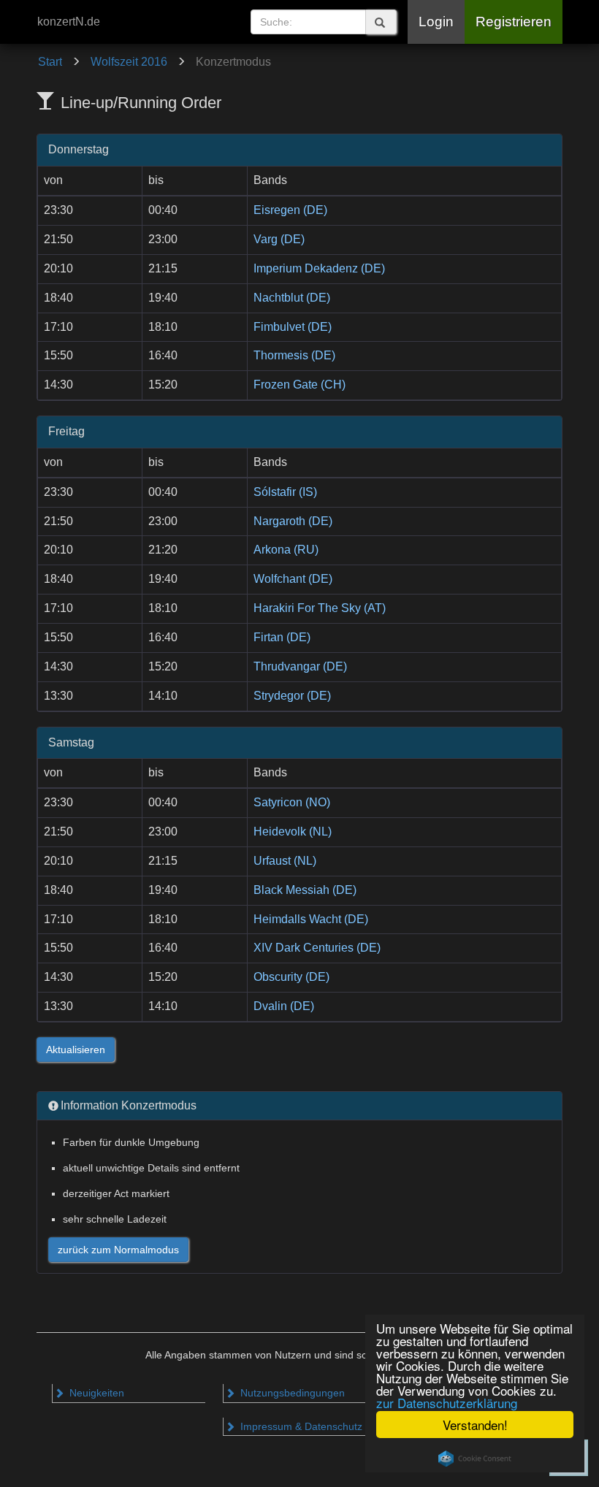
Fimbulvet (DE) (292, 327)
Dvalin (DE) (283, 1006)
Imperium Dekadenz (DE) (319, 268)
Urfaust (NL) (284, 861)
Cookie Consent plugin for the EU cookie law (474, 1458)
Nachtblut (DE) (291, 297)
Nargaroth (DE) (292, 521)
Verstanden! (475, 1424)
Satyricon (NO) (291, 802)
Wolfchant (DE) (292, 579)
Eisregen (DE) (290, 210)
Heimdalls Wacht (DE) (310, 919)
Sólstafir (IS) (285, 492)
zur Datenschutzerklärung (446, 1403)
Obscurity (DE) (291, 977)
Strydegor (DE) (292, 695)
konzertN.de (68, 21)
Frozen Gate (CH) (299, 384)
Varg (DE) (279, 239)
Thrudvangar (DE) (300, 666)
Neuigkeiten (95, 1393)
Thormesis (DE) (294, 355)
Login (436, 21)
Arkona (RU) (285, 549)
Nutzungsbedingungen (291, 1393)
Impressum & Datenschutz (299, 1426)
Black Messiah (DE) (304, 890)
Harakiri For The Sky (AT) (319, 608)
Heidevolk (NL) (292, 831)
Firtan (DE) (281, 637)
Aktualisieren (75, 1049)
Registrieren (514, 21)
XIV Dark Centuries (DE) (317, 947)
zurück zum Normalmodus (118, 1249)
